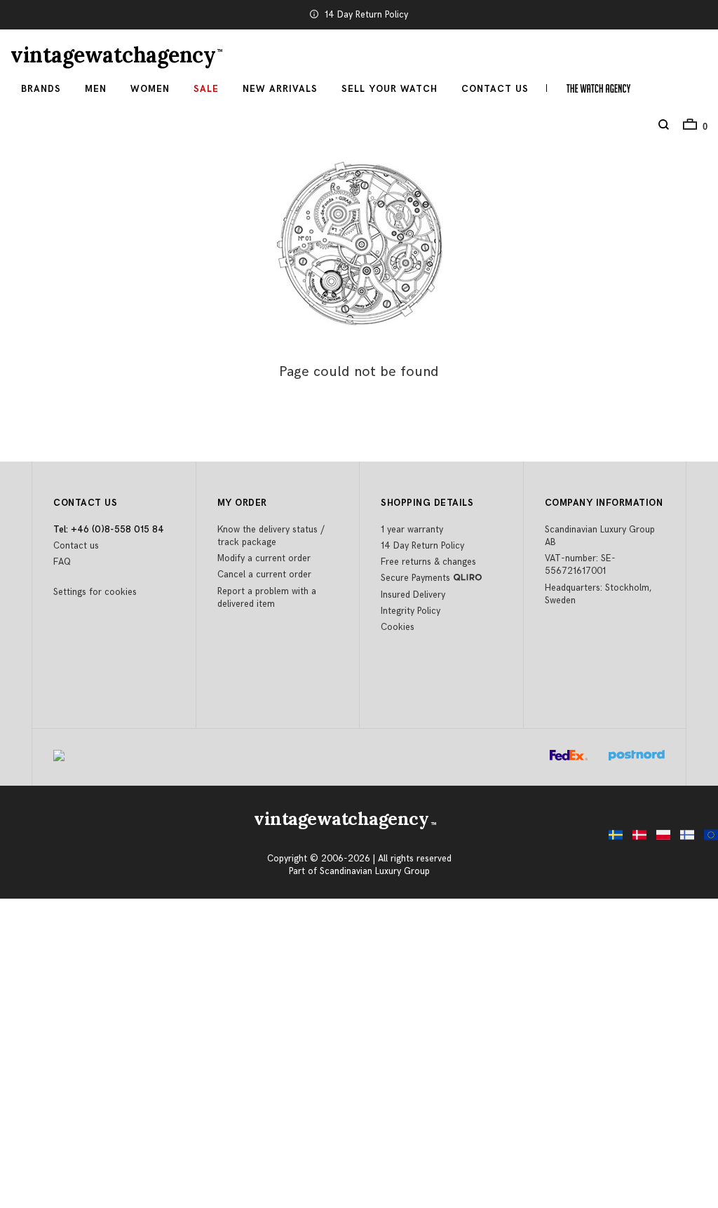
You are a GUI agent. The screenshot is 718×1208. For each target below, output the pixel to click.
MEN (96, 89)
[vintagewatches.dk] (635, 839)
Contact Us (495, 89)
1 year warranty (412, 529)
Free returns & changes (428, 562)
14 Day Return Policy (366, 14)
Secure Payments (415, 578)
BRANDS (41, 89)
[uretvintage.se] (612, 839)
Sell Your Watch (389, 89)
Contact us (76, 545)
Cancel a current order (264, 574)
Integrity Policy (410, 611)
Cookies (397, 627)
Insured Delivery (413, 594)
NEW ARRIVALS (280, 89)
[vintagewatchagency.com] (707, 839)
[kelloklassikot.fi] (683, 839)
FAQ (62, 562)
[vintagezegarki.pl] (659, 839)
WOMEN (150, 89)
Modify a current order (264, 558)
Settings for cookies (95, 592)
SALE (206, 89)
